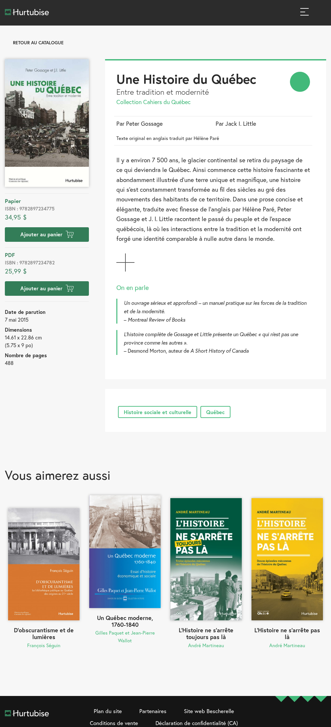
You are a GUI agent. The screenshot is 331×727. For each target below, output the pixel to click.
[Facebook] (281, 717)
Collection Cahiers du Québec (153, 102)
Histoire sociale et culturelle (157, 412)
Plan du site (108, 711)
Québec (215, 412)
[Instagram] (294, 717)
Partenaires (152, 711)
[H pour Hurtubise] (308, 717)
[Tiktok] (321, 717)
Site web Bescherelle (209, 711)
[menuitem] (300, 82)
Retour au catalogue (38, 42)
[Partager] (300, 82)
